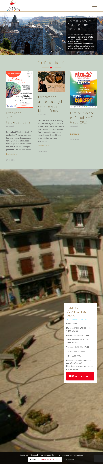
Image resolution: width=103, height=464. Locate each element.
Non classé (10, 126)
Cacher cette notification (50, 459)
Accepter (33, 459)
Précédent (2, 33)
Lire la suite (10, 154)
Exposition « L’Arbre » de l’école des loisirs (18, 117)
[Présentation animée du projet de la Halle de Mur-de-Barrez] (51, 81)
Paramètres (69, 459)
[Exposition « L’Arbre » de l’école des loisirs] (19, 89)
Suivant (101, 33)
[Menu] (93, 12)
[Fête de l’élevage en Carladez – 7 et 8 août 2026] (83, 89)
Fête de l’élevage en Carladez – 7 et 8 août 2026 (83, 117)
